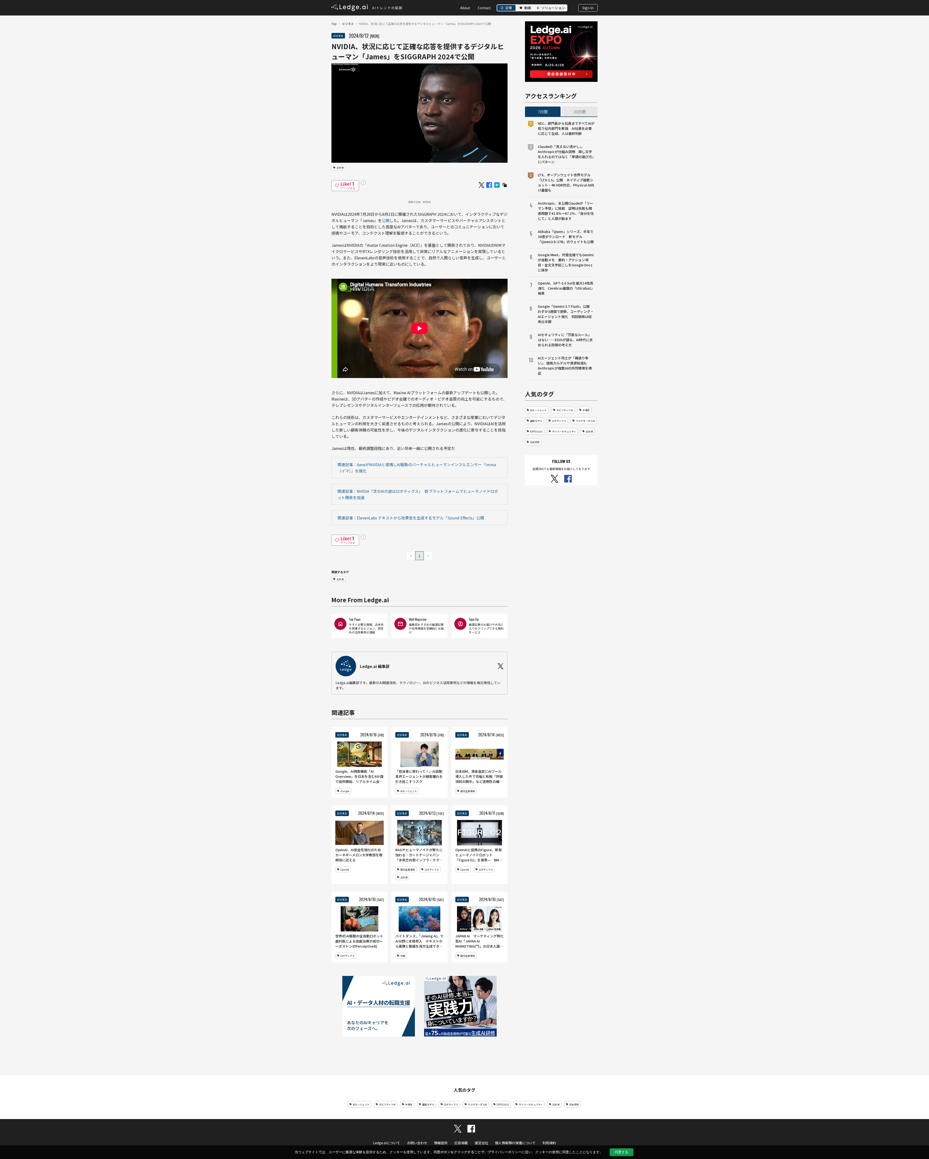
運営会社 (481, 1142)
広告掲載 (461, 1142)
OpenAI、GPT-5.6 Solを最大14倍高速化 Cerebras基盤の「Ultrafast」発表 (566, 288)
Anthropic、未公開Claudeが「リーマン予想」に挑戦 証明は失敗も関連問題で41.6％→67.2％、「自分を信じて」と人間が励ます (566, 211)
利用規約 (549, 1142)
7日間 (543, 112)
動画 (527, 7)
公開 (386, 220)
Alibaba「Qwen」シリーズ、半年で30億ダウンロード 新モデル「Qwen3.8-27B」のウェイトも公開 (566, 236)
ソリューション (553, 7)
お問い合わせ (417, 1142)
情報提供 (441, 1142)
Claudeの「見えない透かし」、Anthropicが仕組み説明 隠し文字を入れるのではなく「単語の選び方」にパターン (566, 154)
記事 (508, 7)
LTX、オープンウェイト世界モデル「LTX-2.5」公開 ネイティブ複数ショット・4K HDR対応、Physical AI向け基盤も (566, 182)
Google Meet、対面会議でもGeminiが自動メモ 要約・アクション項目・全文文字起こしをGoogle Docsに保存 (566, 262)
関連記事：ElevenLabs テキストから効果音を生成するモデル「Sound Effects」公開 (410, 518)
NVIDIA (427, 202)
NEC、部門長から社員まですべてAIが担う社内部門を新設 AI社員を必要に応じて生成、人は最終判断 (566, 128)
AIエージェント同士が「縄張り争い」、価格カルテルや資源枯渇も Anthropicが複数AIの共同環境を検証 (565, 365)
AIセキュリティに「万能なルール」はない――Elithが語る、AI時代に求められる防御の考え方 (565, 339)
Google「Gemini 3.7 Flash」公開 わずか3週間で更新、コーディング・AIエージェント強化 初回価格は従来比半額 (566, 314)
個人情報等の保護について (515, 1142)
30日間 (580, 112)
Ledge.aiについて (386, 1142)
